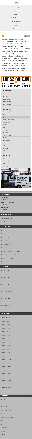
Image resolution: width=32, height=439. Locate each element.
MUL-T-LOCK (4, 406)
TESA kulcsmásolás (5, 244)
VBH (2, 424)
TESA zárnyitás (4, 234)
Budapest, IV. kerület (5, 328)
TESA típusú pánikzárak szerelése (8, 262)
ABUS (2, 403)
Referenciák (16, 21)
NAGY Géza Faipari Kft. (6, 410)
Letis (16, 10)
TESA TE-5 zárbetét (5, 270)
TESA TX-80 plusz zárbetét (7, 291)
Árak (16, 14)
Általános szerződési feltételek (8, 218)
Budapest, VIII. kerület (6, 342)
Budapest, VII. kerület (5, 338)
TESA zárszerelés (5, 237)
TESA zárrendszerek (5, 298)
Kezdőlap (16, 7)
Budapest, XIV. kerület (6, 363)
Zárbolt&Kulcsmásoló (6, 434)
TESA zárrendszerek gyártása (7, 248)
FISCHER (3, 413)
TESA (2, 420)
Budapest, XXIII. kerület (6, 391)
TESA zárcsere (4, 230)
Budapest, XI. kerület (5, 352)
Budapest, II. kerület (5, 321)
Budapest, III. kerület (5, 324)
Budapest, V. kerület (5, 331)
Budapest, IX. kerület (5, 345)
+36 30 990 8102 (4, 204)
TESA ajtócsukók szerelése (7, 258)
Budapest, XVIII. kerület (6, 377)
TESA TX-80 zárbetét (5, 288)
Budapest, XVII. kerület (6, 373)
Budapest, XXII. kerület (6, 387)
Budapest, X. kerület (5, 349)
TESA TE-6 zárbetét (5, 274)
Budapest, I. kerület (5, 317)
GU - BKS (3, 431)
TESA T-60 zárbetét (5, 277)
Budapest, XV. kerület (6, 366)
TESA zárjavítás (4, 241)
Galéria (16, 25)
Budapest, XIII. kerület (6, 359)
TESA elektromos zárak (6, 305)
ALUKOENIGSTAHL (5, 427)
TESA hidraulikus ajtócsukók (7, 302)
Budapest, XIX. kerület (6, 380)
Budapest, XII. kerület (5, 356)
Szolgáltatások (16, 18)
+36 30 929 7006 (4, 199)
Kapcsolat (16, 29)
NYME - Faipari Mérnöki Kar (7, 417)
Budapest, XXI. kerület (6, 384)
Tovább (26, 36)
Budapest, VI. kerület (5, 335)
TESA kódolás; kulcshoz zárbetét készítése (10, 251)
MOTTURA (3, 399)
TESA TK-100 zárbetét (6, 295)
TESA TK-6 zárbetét (5, 284)
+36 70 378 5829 (4, 209)
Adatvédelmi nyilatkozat (6, 221)
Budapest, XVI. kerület (6, 370)
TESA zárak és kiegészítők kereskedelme (10, 255)
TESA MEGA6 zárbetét (6, 281)
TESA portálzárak (5, 309)
